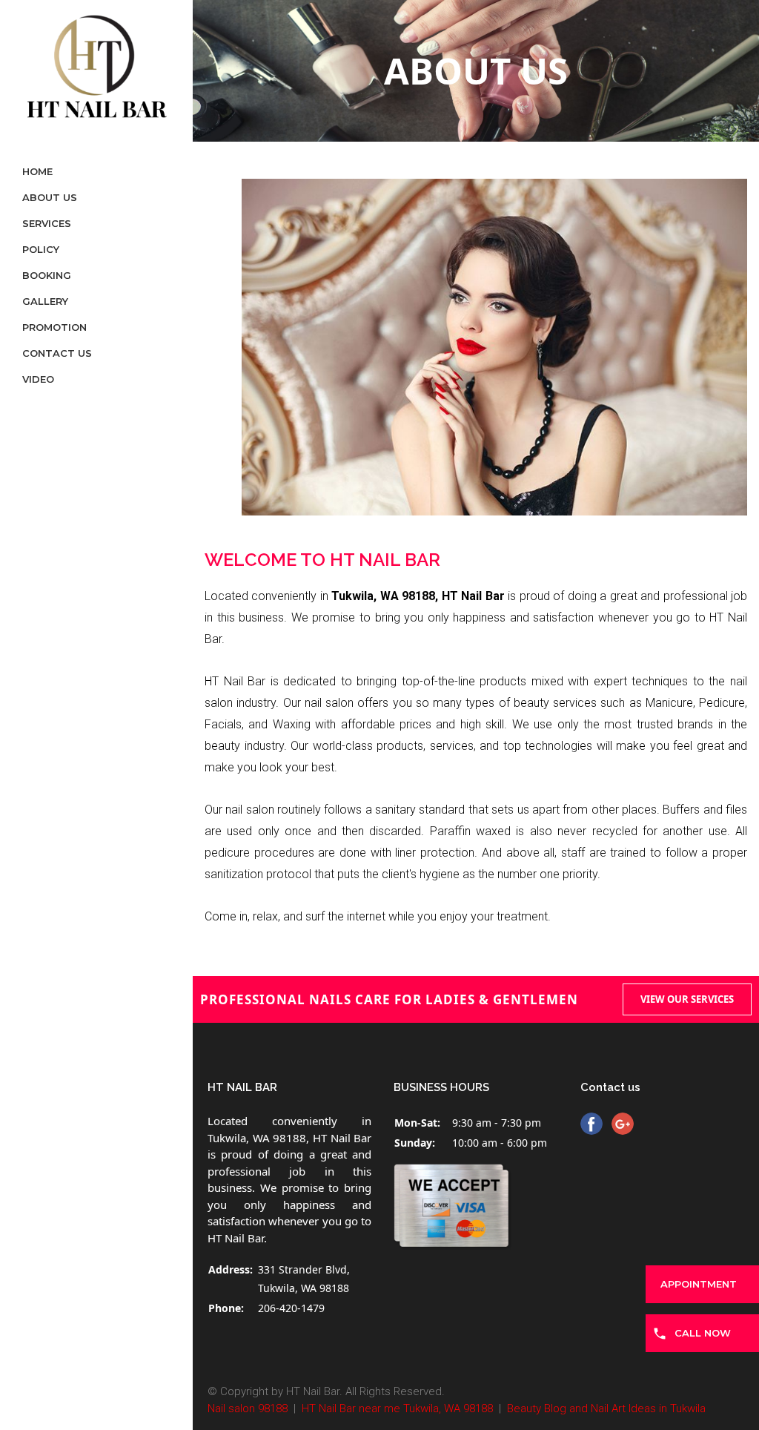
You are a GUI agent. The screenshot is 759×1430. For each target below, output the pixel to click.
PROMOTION (54, 327)
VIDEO (38, 379)
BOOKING (46, 275)
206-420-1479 (291, 1308)
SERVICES (46, 223)
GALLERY (45, 301)
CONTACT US (57, 353)
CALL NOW (703, 1333)
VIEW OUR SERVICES (687, 999)
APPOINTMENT (698, 1284)
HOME (37, 171)
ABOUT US (49, 197)
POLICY (40, 249)
